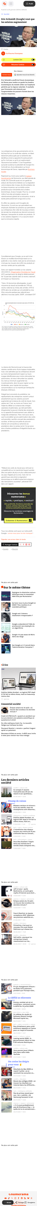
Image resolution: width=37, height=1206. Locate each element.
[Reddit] (22, 1198)
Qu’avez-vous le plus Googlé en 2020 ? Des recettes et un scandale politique (24, 605)
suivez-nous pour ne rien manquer (20, 533)
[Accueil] (4, 4)
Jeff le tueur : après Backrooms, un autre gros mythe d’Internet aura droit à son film (24, 891)
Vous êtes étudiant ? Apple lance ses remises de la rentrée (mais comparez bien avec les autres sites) (24, 843)
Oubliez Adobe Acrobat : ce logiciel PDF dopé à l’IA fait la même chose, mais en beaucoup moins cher (18, 694)
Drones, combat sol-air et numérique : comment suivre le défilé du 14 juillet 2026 (24, 1004)
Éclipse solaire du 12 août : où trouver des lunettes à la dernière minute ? (22, 710)
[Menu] (11, 4)
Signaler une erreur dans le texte (13, 539)
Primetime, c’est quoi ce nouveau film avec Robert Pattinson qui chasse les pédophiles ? (23, 927)
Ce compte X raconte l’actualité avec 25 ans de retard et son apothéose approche (23, 792)
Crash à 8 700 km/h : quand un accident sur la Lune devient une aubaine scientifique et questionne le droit (18, 718)
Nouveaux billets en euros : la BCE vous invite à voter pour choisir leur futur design (18, 734)
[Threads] (31, 1198)
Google (5, 549)
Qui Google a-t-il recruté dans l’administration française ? (23, 646)
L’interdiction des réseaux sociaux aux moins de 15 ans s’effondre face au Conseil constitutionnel (24, 831)
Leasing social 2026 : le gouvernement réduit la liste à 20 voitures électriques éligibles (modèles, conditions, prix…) (24, 1040)
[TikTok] (9, 1198)
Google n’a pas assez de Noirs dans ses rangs (23, 636)
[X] (12, 1198)
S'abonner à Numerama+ (17, 520)
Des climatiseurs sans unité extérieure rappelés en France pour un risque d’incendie (24, 1028)
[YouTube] (5, 1198)
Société (6, 14)
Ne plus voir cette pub (9, 582)
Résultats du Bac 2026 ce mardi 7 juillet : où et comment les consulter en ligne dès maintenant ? (23, 1071)
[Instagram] (15, 1198)
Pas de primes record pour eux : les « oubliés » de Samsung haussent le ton (23, 1095)
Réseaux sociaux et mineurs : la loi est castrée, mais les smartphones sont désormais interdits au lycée (24, 807)
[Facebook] (18, 1198)
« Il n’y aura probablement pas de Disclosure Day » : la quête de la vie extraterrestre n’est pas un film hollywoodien (24, 1107)
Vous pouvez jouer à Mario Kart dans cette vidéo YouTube (23, 1052)
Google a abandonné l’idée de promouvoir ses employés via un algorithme (23, 626)
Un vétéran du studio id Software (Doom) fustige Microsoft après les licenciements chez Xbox (22, 1016)
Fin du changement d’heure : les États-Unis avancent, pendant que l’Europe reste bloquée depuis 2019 (24, 988)
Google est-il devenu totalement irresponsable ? (22, 614)
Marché (15, 549)
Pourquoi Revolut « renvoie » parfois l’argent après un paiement (18, 729)
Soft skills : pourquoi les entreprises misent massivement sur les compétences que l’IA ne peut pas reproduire (22, 939)
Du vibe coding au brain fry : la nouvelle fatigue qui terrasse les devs (16, 724)
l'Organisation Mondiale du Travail (23, 272)
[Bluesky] (28, 1198)
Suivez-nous (6, 75)
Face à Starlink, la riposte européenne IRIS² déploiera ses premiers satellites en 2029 (23, 915)
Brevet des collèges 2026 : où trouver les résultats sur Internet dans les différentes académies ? (24, 1083)
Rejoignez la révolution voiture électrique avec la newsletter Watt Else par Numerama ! (23, 594)
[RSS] (25, 1198)
